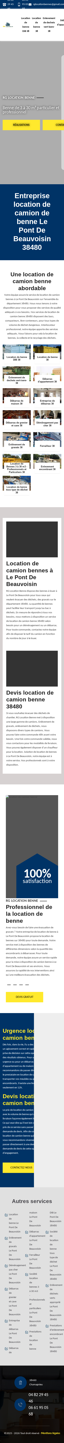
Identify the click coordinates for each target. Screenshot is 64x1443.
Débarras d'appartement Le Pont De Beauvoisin (34, 1240)
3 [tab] (21, 984)
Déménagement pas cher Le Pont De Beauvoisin (14, 1274)
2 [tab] (15, 984)
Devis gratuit (24, 997)
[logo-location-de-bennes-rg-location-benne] (8, 25)
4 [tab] (27, 984)
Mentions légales (50, 1433)
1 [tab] (9, 984)
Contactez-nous (21, 1167)
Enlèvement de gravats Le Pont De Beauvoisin (14, 1249)
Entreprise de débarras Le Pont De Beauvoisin (14, 1331)
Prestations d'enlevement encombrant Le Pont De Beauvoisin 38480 (55, 1338)
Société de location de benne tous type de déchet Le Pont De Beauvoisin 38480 (55, 1255)
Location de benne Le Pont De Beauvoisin (14, 1223)
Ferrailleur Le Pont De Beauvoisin (34, 1261)
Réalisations (21, 124)
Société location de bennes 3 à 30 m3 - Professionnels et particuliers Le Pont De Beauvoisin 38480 (34, 1300)
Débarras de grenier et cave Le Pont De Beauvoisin (14, 1301)
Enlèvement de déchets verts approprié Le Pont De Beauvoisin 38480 (55, 1302)
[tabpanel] (32, 942)
